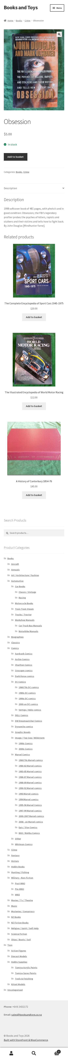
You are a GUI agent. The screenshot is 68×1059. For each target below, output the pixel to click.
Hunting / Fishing (20, 872)
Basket (52, 1050)
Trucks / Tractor (23, 614)
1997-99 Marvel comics (30, 810)
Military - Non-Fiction (22, 877)
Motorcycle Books (24, 603)
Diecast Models (19, 956)
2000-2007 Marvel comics (31, 816)
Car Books (20, 586)
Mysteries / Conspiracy (22, 911)
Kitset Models (18, 984)
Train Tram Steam (24, 608)
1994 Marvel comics (28, 799)
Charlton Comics (23, 664)
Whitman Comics (24, 844)
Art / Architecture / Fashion (25, 575)
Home (10, 20)
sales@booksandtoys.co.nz (26, 1014)
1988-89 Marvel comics (30, 782)
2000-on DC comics (28, 704)
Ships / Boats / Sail (21, 939)
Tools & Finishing (24, 978)
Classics (15, 642)
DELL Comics (21, 715)
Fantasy (15, 855)
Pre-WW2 (19, 889)
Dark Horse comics (24, 676)
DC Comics (20, 681)
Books (19, 20)
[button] (59, 34)
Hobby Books (18, 866)
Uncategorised (15, 989)
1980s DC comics (27, 692)
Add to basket (15, 156)
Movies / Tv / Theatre (22, 900)
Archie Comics (22, 659)
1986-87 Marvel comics (30, 777)
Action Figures (18, 950)
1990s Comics (26, 743)
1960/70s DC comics (29, 687)
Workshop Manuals (24, 620)
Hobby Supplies (19, 961)
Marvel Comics (22, 754)
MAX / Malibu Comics (29, 833)
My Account (11, 1053)
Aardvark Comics (23, 653)
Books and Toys (21, 7)
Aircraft (15, 564)
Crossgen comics (24, 670)
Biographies (17, 636)
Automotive (17, 580)
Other (18, 838)
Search (34, 1053)
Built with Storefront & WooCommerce (26, 1040)
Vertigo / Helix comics (30, 709)
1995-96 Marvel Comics (30, 805)
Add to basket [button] (34, 317)
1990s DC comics (27, 698)
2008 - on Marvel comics (31, 821)
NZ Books (16, 917)
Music (14, 905)
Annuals (15, 569)
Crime (27, 20)
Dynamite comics (24, 726)
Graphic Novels (23, 732)
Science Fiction (19, 933)
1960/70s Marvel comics (31, 760)
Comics (15, 648)
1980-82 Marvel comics (30, 765)
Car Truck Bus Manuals (30, 625)
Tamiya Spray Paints (25, 973)
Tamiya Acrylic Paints (26, 967)
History (15, 861)
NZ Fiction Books (20, 922)
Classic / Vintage (27, 592)
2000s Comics (26, 748)
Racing (22, 597)
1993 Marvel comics (28, 793)
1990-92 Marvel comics (30, 788)
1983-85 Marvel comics (30, 771)
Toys (9, 945)
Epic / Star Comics (28, 827)
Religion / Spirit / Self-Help (25, 928)
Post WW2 (20, 883)
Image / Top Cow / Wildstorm (30, 737)
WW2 (17, 894)
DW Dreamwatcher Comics (28, 720)
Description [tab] (10, 188)
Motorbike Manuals (28, 631)
